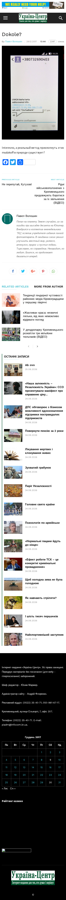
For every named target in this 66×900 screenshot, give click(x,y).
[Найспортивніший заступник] (13, 639)
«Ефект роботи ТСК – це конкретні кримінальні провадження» (41, 563)
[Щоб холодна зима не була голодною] (13, 584)
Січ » (12, 788)
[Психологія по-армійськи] (13, 527)
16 (50, 767)
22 (41, 775)
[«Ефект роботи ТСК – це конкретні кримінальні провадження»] (13, 564)
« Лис (5, 788)
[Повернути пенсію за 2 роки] (13, 435)
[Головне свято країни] (13, 509)
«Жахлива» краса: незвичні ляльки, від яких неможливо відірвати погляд (41, 316)
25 (6, 782)
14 (33, 767)
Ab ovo (30, 365)
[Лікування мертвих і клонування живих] (13, 453)
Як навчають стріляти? (41, 598)
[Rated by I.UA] (16, 851)
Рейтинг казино (12, 801)
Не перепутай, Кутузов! (17, 184)
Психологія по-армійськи (42, 522)
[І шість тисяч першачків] (13, 621)
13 (24, 767)
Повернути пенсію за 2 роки (44, 431)
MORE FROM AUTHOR (48, 286)
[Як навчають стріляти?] (13, 602)
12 (15, 767)
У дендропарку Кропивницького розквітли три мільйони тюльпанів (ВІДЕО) (43, 333)
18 (6, 775)
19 (15, 775)
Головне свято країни (40, 504)
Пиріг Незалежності (38, 486)
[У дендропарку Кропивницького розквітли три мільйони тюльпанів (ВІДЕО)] (11, 334)
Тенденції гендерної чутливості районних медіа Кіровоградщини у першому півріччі (43, 299)
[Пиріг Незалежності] (13, 490)
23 (50, 775)
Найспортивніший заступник (44, 634)
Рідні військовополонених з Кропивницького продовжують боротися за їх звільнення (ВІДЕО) (49, 193)
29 (41, 782)
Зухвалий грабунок (38, 467)
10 (59, 759)
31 (59, 782)
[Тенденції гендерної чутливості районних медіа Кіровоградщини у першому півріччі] (11, 300)
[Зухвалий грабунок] (13, 472)
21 (33, 775)
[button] (60, 18)
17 (59, 767)
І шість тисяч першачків (41, 616)
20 (24, 775)
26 (15, 782)
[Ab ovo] (13, 369)
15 (41, 767)
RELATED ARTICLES (15, 286)
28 (33, 782)
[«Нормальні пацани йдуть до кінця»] (13, 545)
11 (6, 767)
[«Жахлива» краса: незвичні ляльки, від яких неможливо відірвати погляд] (11, 317)
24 (59, 775)
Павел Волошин (13, 41)
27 (24, 782)
